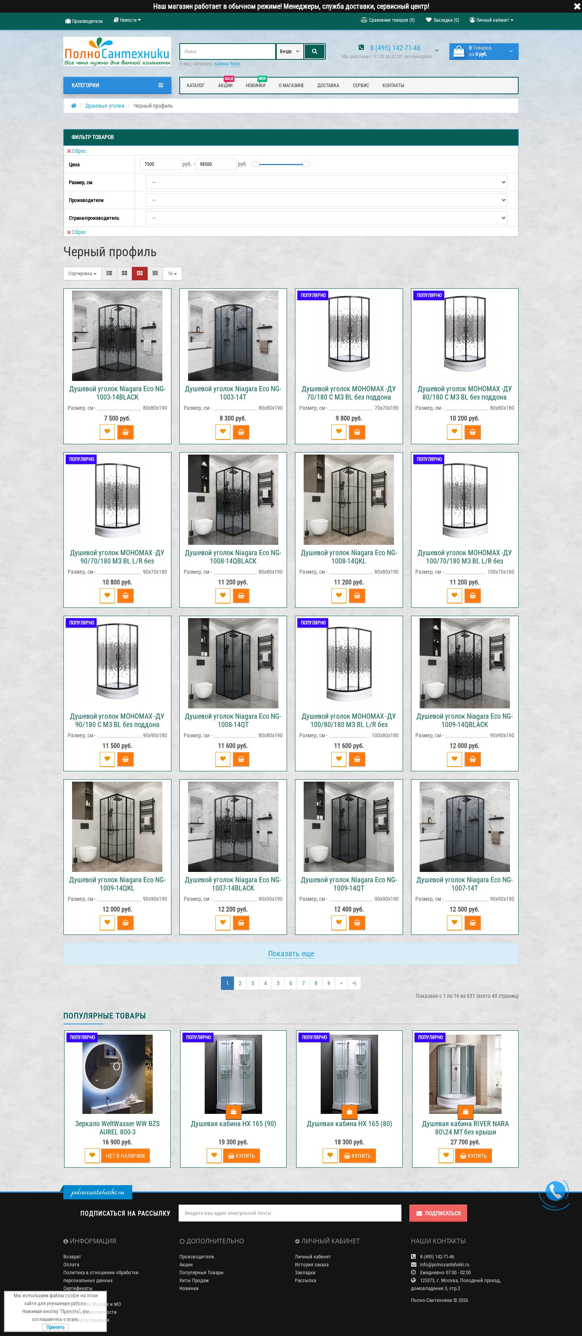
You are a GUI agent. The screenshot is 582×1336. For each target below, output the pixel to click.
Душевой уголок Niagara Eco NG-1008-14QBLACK (233, 556)
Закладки (305, 1272)
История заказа (312, 1264)
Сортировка (80, 273)
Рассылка (305, 1280)
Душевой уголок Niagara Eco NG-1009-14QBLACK (465, 720)
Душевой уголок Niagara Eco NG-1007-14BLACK (233, 883)
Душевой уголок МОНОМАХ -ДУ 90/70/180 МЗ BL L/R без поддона (117, 560)
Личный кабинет (313, 1257)
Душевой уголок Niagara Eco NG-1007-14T (465, 883)
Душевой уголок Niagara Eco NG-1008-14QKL (349, 556)
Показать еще (291, 953)
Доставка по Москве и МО (92, 1304)
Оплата (71, 1264)
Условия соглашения (86, 1320)
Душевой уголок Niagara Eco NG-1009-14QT (349, 883)
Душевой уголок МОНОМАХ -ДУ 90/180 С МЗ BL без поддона (117, 720)
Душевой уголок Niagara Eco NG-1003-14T (233, 392)
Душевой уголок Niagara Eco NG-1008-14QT (233, 720)
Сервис (361, 85)
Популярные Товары (201, 1272)
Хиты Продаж (194, 1280)
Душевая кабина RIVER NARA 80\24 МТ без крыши (465, 1127)
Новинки (256, 84)
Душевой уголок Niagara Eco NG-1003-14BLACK (117, 392)
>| (354, 983)
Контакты (393, 85)
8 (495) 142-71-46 (395, 48)
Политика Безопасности (90, 1312)
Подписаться (443, 1213)
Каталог (196, 85)
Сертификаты (78, 1288)
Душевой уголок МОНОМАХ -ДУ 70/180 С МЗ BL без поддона (349, 392)
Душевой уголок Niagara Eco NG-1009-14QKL (117, 883)
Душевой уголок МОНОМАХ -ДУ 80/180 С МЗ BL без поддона (465, 392)
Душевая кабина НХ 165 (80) (349, 1123)
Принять (55, 1327)
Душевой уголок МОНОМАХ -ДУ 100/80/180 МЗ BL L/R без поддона (349, 724)
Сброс (79, 151)
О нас (69, 1296)
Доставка (328, 85)
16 (171, 273)
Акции (225, 84)
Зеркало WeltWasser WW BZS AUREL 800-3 (117, 1127)
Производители (87, 21)
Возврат (72, 1257)
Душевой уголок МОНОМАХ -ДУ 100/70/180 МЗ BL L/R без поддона (465, 560)
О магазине (291, 85)
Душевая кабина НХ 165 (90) (233, 1123)
